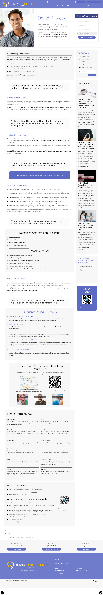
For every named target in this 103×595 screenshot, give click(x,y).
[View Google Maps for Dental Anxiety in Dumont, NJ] (29, 390)
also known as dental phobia (21, 57)
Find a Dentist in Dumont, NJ (85, 67)
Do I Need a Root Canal (84, 59)
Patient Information (71, 5)
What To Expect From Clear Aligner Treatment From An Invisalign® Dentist (86, 145)
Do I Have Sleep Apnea (84, 56)
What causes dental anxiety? (15, 240)
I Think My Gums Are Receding (86, 64)
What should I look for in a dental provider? (19, 263)
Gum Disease (82, 61)
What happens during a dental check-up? (18, 258)
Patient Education (89, 5)
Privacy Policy (7, 581)
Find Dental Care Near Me (85, 279)
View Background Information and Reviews (25, 517)
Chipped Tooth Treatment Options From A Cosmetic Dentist (86, 226)
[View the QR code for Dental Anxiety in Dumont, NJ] (55, 388)
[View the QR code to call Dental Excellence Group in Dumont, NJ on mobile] (87, 304)
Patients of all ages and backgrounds (15, 101)
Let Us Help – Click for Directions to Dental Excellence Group (29, 391)
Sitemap (12, 581)
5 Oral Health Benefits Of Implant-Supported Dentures (86, 185)
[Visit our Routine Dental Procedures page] (57, 404)
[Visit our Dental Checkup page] (22, 404)
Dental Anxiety (15, 530)
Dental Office (82, 276)
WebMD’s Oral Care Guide (18, 494)
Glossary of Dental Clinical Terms (32, 489)
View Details (19, 519)
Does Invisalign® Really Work (85, 266)
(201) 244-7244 (59, 36)
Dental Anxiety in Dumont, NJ (56, 175)
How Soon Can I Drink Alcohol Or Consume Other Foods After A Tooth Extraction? (86, 104)
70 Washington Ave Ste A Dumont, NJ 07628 (60, 2)
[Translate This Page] (100, 592)
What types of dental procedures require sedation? (21, 255)
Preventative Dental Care (85, 273)
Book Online (80, 2)
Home (58, 5)
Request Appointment (51, 549)
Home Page (34, 492)
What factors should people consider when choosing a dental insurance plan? (27, 269)
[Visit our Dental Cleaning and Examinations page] (40, 404)
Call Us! (94, 2)
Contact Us (97, 5)
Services (80, 5)
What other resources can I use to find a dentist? (20, 266)
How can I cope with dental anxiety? (17, 242)
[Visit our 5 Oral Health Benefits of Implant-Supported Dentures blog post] (87, 181)
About (63, 5)
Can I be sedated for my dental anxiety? (18, 245)
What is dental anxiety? (14, 237)
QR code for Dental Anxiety (11, 533)
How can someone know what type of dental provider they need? (24, 260)
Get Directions (17, 549)
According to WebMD (14, 326)
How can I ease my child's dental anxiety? (19, 248)
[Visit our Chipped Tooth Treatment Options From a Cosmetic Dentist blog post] (87, 221)
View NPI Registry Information (39, 514)
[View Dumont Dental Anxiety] (17, 46)
